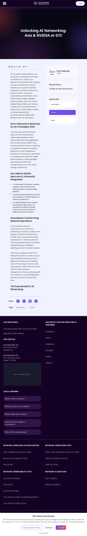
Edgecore (50, 344)
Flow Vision (8, 484)
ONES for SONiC (51, 464)
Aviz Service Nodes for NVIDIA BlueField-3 (20, 497)
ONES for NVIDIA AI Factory (56, 458)
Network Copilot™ (52, 484)
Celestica (50, 331)
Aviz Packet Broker (11, 491)
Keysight (49, 350)
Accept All (61, 528)
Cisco (48, 338)
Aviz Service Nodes (11, 478)
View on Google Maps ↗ (22, 374)
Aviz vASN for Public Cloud (14, 503)
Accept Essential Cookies (31, 528)
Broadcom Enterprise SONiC (15, 458)
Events (53, 120)
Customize (48, 528)
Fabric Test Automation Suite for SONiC (62, 452)
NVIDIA (48, 356)
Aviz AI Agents (51, 478)
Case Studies (55, 104)
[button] (18, 301)
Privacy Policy (43, 533)
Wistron (49, 363)
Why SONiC (8, 464)
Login (80, 3)
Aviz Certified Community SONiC (17, 452)
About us (54, 112)
